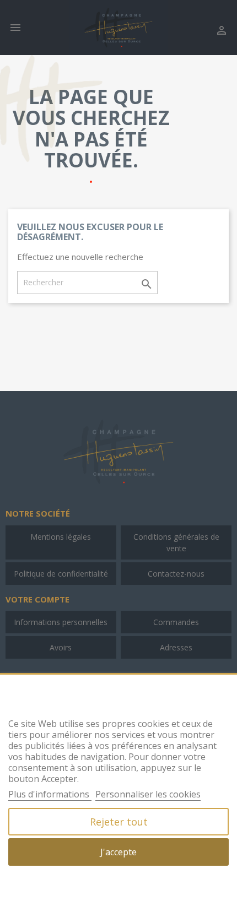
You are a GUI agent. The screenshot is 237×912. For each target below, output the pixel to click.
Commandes (176, 622)
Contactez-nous (176, 573)
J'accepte (118, 852)
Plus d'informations (49, 794)
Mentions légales (60, 536)
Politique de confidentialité (61, 573)
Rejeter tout (119, 821)
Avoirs (61, 647)
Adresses (176, 647)
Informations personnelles (60, 622)
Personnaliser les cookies (148, 794)
